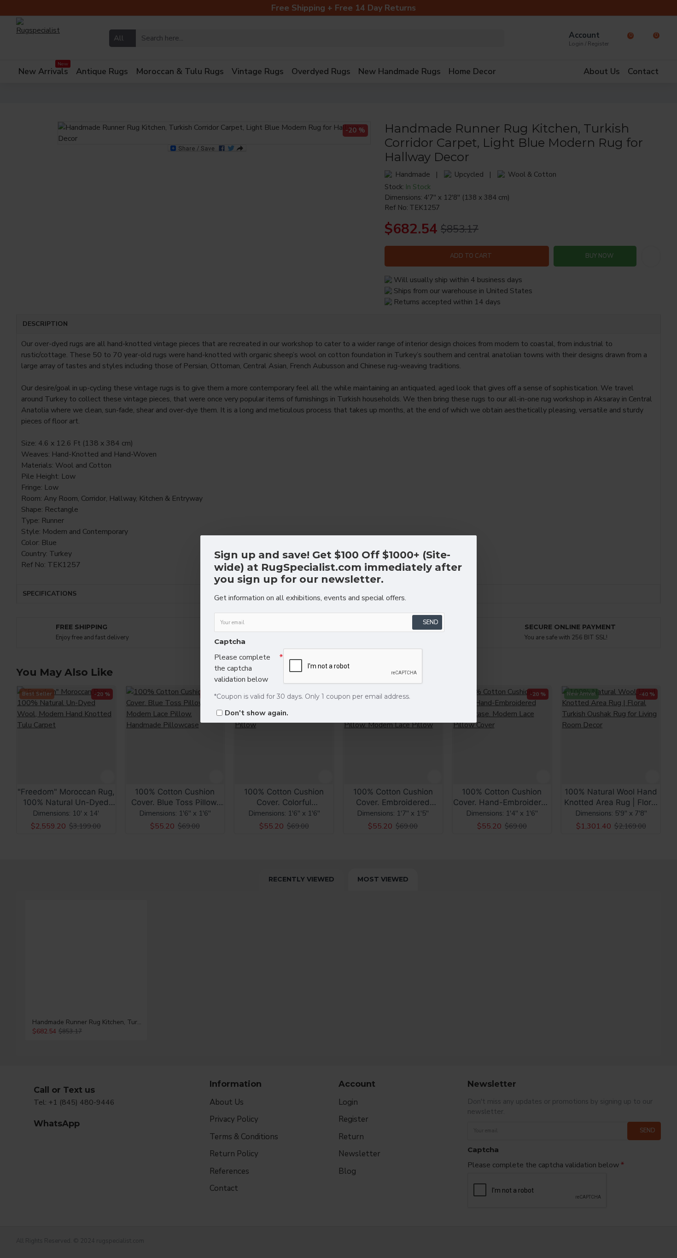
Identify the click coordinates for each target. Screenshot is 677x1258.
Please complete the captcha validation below (242, 668)
